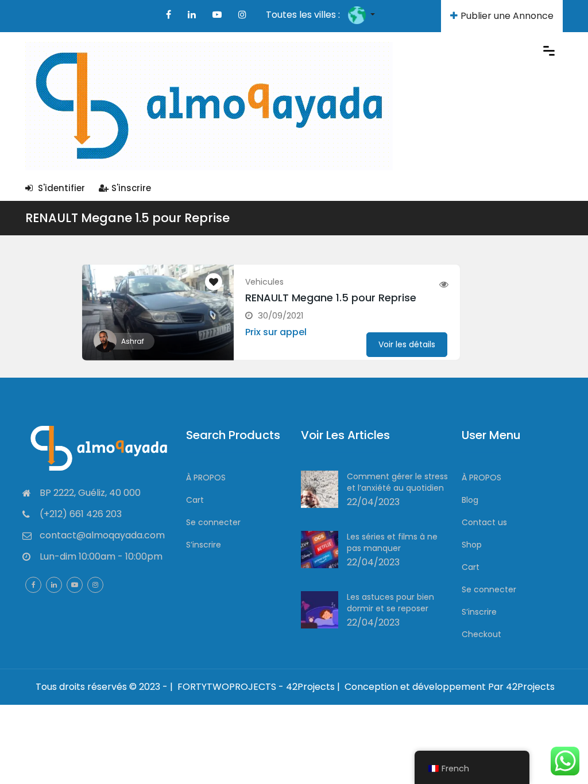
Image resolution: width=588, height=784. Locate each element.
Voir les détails (406, 344)
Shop (472, 544)
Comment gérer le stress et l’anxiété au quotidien (397, 482)
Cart (195, 500)
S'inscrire (131, 188)
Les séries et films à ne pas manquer (392, 542)
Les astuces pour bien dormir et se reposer (390, 602)
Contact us (484, 522)
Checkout (481, 634)
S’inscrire (203, 544)
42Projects (530, 686)
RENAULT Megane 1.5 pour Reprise (127, 217)
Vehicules (264, 282)
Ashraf (132, 341)
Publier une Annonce (507, 15)
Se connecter (213, 522)
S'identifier (60, 188)
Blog (470, 500)
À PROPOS (206, 477)
